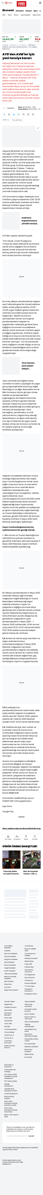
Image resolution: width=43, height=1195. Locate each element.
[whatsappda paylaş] (19, 114)
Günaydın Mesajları (8, 1014)
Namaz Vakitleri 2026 (30, 950)
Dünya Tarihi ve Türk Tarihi (30, 1018)
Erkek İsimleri (29, 1054)
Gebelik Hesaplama (8, 1085)
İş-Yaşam (22, 45)
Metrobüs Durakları (31, 1047)
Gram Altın (8, 1018)
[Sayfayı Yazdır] (28, 114)
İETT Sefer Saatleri (10, 1081)
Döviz (10, 15)
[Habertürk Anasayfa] (21, 3)
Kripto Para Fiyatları (11, 990)
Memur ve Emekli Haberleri (10, 978)
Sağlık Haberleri (10, 968)
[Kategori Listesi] (40, 3)
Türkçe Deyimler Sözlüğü (10, 1071)
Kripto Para (36, 15)
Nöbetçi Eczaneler (31, 958)
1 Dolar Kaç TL (9, 1035)
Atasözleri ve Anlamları (8, 1066)
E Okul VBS (28, 964)
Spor (35, 11)
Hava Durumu (30, 978)
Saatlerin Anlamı (10, 1007)
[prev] (3, 863)
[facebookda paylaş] (4, 114)
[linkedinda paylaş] (14, 114)
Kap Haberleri (25, 15)
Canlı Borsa (29, 946)
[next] (39, 863)
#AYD (31, 828)
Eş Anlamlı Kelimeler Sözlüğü (31, 1035)
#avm (25, 828)
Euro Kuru (7, 987)
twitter (21, 816)
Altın (3, 15)
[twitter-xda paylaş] (9, 114)
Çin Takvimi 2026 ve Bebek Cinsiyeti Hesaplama (10, 1076)
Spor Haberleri (9, 962)
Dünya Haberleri (10, 965)
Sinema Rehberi (30, 983)
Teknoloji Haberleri (10, 974)
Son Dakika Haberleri (8, 947)
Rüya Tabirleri (30, 1014)
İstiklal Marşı (29, 961)
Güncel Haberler (10, 956)
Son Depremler (30, 975)
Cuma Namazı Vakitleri (30, 954)
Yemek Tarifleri (9, 1001)
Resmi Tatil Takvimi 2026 (11, 1116)
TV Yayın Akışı (29, 986)
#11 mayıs (38, 828)
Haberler (5, 45)
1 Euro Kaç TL (8, 1038)
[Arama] (3, 3)
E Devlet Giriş (29, 967)
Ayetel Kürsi (8, 1004)
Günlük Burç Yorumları (29, 971)
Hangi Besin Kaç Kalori (31, 1030)
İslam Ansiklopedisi (32, 1022)
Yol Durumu (29, 980)
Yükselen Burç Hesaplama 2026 (10, 1090)
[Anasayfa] (8, 939)
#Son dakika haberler (12, 828)
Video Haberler (30, 1001)
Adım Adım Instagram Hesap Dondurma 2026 (10, 1103)
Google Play (8, 811)
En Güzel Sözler (30, 1044)
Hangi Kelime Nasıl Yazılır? (31, 1040)
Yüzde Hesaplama (11, 1094)
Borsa (16, 15)
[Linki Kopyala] (33, 114)
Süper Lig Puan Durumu (9, 1047)
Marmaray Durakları (28, 1050)
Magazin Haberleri (10, 959)
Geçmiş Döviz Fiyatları (9, 1097)
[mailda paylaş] (23, 114)
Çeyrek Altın (8, 1021)
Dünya (29, 11)
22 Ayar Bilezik (9, 1032)
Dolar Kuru (8, 984)
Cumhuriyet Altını (10, 1029)
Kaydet (31, 1136)
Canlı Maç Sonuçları (8, 1042)
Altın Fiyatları (8, 981)
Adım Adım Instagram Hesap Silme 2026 (10, 1110)
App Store (7, 806)
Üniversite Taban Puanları (31, 1010)
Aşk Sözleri (8, 1010)
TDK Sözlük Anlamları (28, 1005)
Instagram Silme (31, 994)
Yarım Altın (8, 1024)
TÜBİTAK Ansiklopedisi (29, 1025)
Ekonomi (8, 10)
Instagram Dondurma (29, 990)
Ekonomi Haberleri (10, 954)
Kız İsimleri (28, 1057)
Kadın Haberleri (9, 971)
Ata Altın (7, 1026)
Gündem (20, 11)
